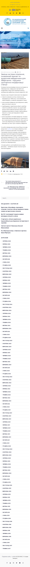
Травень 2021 (6, 431)
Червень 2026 (7, 247)
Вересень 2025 (7, 274)
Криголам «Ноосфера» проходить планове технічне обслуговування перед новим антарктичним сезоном (14, 209)
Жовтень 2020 (7, 452)
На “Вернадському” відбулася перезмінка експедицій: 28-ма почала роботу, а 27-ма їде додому (14, 188)
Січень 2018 (6, 542)
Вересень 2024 (7, 310)
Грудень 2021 (7, 410)
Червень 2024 (7, 319)
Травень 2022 (7, 394)
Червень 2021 (6, 428)
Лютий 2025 (6, 295)
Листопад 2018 (7, 521)
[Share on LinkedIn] (10, 171)
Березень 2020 (7, 473)
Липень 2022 (6, 388)
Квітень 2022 (6, 397)
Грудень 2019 (7, 482)
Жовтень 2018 (7, 524)
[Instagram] (13, 13)
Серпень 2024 (7, 313)
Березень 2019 (7, 509)
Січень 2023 (6, 370)
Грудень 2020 (7, 446)
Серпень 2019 (7, 494)
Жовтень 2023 (7, 343)
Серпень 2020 (7, 458)
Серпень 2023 (7, 349)
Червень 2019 (6, 500)
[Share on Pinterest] (13, 171)
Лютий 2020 (6, 476)
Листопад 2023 (7, 340)
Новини (9, 40)
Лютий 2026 (6, 259)
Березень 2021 (7, 437)
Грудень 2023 (7, 337)
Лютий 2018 (6, 539)
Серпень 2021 (6, 422)
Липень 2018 (6, 530)
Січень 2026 (6, 262)
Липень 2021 (6, 425)
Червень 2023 (7, 355)
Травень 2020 (7, 467)
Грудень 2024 (7, 301)
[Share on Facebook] (1, 171)
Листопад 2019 (7, 485)
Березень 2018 (7, 536)
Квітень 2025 (6, 289)
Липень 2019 (6, 497)
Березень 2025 (7, 292)
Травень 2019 (6, 503)
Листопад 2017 (7, 545)
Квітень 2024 (6, 325)
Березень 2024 (7, 328)
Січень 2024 (6, 334)
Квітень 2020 (6, 470)
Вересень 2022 (7, 382)
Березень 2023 (7, 364)
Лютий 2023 (6, 367)
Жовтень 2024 (7, 307)
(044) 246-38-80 (15, 2)
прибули (9, 129)
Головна (3, 40)
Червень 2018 (6, 533)
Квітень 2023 (6, 361)
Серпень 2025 (7, 277)
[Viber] (23, 13)
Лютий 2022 (6, 404)
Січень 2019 (6, 515)
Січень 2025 (6, 298)
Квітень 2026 (6, 253)
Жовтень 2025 (7, 271)
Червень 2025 (7, 283)
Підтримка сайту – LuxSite (9, 556)
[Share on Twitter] (4, 171)
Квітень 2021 (6, 434)
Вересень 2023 (7, 346)
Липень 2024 (6, 316)
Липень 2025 (6, 280)
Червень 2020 (7, 464)
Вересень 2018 (7, 527)
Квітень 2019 (6, 506)
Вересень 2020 (7, 455)
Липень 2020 (6, 461)
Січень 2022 (6, 407)
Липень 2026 (6, 244)
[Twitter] (16, 13)
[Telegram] (20, 13)
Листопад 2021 (7, 413)
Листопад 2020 (7, 449)
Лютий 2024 (6, 331)
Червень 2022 (7, 391)
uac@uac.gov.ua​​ (15, 4)
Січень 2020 (6, 479)
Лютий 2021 (6, 440)
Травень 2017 (6, 548)
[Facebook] (7, 13)
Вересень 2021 (7, 419)
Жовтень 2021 (7, 416)
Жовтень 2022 (7, 379)
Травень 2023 (7, 358)
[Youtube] (10, 13)
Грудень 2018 (7, 518)
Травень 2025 (7, 286)
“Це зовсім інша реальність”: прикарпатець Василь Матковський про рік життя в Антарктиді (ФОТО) (16, 182)
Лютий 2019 (6, 512)
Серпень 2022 (7, 385)
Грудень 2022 (7, 373)
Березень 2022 (7, 400)
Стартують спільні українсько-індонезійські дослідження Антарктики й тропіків (15, 221)
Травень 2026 (7, 250)
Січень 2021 (6, 443)
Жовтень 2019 (7, 488)
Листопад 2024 (7, 304)
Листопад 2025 (7, 268)
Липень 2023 (6, 352)
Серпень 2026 (7, 241)
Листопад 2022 (7, 376)
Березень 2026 (7, 256)
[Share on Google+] (7, 171)
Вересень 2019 (7, 491)
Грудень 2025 (7, 265)
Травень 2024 (7, 322)
